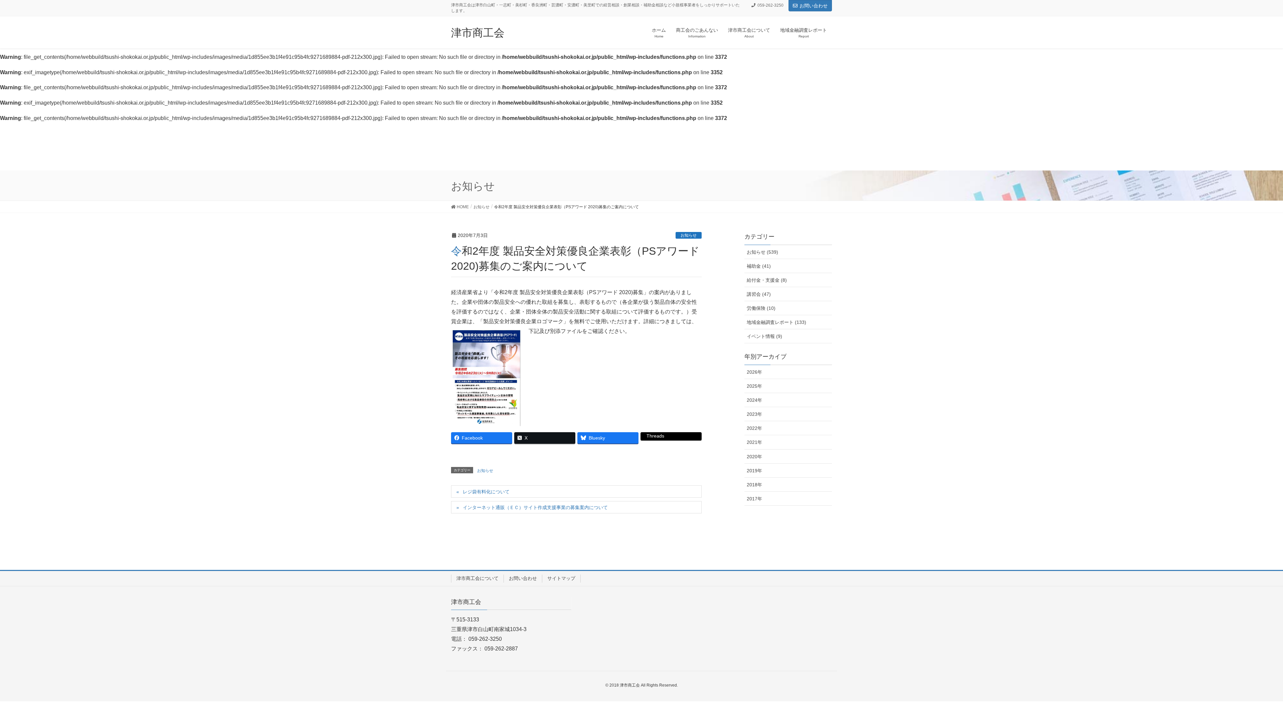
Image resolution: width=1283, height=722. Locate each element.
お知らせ (689, 235)
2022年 (754, 428)
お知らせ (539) (762, 252)
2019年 (754, 470)
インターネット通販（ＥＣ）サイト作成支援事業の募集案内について (535, 507)
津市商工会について (477, 578)
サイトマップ (561, 578)
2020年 (754, 456)
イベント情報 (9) (764, 336)
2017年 (754, 498)
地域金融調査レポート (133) (776, 322)
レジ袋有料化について (486, 491)
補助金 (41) (759, 266)
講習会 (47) (759, 294)
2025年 (754, 386)
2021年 (754, 442)
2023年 (754, 414)
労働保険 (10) (761, 308)
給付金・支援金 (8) (767, 280)
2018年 (754, 484)
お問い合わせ (814, 5)
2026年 (754, 372)
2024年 (754, 400)
